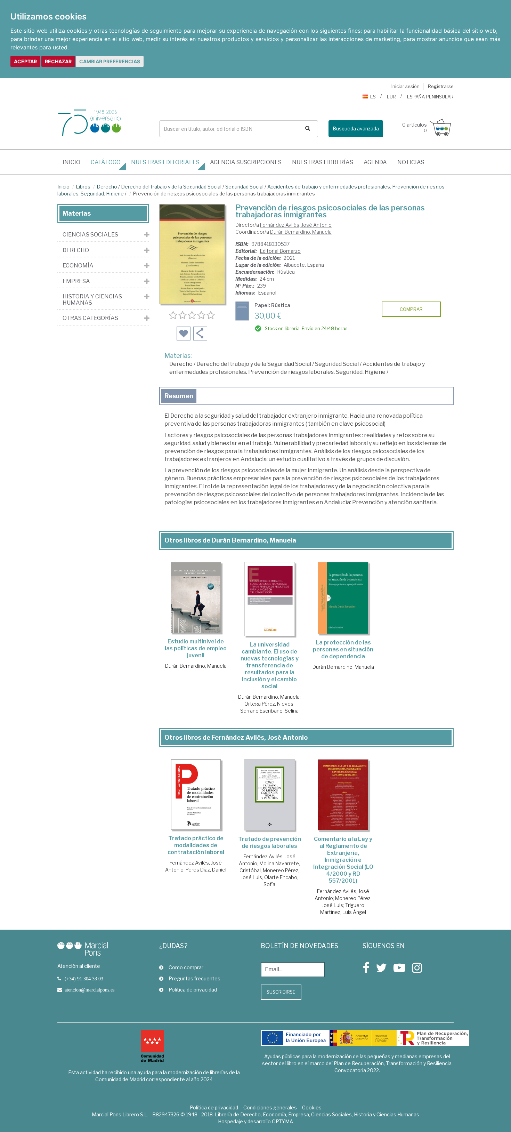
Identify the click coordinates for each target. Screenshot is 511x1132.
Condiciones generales (270, 1107)
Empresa (76, 281)
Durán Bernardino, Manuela (301, 232)
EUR (391, 96)
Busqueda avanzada (356, 128)
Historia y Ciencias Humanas (92, 300)
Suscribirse (281, 992)
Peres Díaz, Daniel (206, 870)
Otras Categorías (90, 318)
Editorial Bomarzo (280, 251)
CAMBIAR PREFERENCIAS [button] (109, 61)
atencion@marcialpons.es (89, 989)
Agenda (375, 162)
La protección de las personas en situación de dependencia (343, 649)
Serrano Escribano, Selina (269, 711)
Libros (83, 187)
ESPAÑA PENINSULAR (430, 96)
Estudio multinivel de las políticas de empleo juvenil (196, 648)
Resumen (178, 396)
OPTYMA (282, 1121)
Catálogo (106, 162)
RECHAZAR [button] (58, 61)
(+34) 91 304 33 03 (84, 978)
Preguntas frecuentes (194, 978)
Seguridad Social (244, 187)
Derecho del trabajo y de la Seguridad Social (171, 187)
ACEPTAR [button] (25, 61)
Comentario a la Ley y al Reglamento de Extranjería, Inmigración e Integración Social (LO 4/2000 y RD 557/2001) (343, 860)
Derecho (107, 187)
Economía (78, 266)
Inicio (74, 162)
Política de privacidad (193, 990)
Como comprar (186, 967)
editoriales (165, 162)
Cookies (312, 1107)
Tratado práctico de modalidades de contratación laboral (196, 845)
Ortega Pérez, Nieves (268, 704)
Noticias (410, 162)
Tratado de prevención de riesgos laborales (269, 842)
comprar (411, 309)
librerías (322, 162)
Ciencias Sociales (90, 235)
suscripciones (246, 162)
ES (373, 96)
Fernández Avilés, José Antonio (296, 225)
